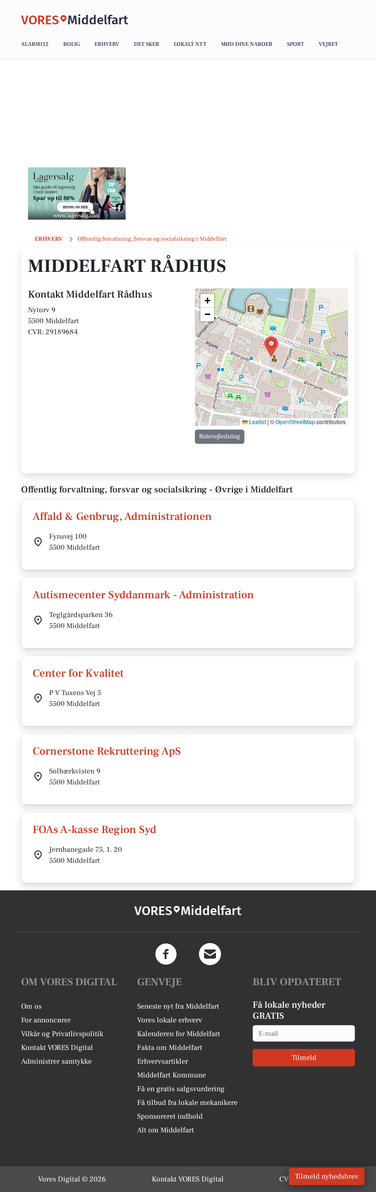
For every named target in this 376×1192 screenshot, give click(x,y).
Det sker (146, 44)
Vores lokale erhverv (169, 1020)
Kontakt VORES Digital (57, 1047)
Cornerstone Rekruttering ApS (107, 751)
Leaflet (257, 421)
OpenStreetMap (295, 421)
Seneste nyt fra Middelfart (178, 1006)
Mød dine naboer (246, 44)
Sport (295, 44)
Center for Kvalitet (78, 673)
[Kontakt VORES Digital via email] (210, 954)
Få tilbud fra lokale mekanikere (187, 1102)
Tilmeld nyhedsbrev (327, 1176)
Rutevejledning (219, 436)
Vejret (328, 44)
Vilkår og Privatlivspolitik (62, 1033)
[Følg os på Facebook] (166, 954)
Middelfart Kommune (171, 1075)
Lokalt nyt (190, 44)
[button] (271, 347)
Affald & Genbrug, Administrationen (122, 516)
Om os (31, 1006)
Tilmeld (304, 1057)
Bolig (71, 44)
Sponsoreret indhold (170, 1116)
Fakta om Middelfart (169, 1047)
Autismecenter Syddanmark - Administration (143, 595)
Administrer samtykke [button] (56, 1061)
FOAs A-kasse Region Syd (94, 829)
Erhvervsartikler (162, 1061)
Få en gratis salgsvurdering (181, 1088)
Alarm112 (35, 44)
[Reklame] (77, 193)
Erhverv (106, 44)
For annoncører (46, 1020)
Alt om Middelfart (165, 1130)
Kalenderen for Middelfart (178, 1033)
